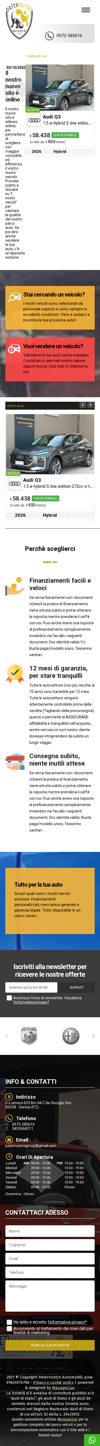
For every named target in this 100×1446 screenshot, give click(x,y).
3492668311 (22, 1128)
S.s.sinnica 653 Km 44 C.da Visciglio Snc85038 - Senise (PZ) (38, 1105)
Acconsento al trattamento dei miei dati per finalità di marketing (53, 1330)
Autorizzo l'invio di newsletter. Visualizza (47, 1000)
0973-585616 (23, 1124)
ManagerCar (63, 1387)
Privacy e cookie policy (53, 1382)
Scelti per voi (36, 56)
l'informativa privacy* (31, 1002)
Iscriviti (76, 987)
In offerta (57, 56)
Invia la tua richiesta (50, 1345)
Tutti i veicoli (78, 56)
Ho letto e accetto (50, 1322)
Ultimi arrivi (15, 406)
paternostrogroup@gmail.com (30, 1146)
